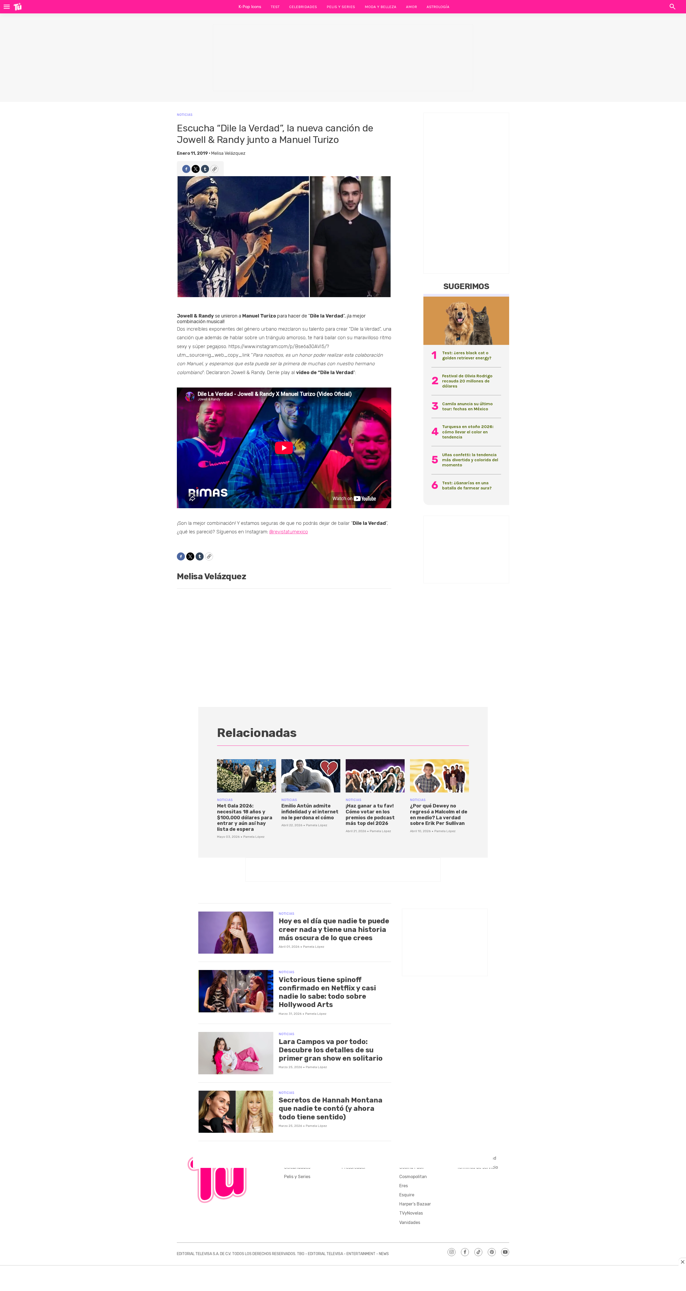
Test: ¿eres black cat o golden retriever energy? (466, 355)
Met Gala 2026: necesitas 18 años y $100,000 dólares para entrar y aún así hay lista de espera (244, 817)
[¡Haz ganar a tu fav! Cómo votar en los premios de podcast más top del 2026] (375, 775)
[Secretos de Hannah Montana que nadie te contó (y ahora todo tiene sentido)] (235, 1112)
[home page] (17, 7)
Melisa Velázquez (228, 153)
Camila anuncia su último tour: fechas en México (467, 406)
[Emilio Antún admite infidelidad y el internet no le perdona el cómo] (310, 775)
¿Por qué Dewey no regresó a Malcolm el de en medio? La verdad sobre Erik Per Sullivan (438, 814)
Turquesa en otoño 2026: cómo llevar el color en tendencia (468, 431)
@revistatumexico (288, 532)
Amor (411, 6)
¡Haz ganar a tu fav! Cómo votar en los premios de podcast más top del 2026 (370, 814)
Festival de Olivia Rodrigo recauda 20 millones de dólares (467, 381)
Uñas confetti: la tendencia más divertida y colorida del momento (470, 459)
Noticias (184, 115)
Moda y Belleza (380, 6)
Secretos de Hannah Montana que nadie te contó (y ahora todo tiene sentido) (330, 1108)
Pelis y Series (341, 6)
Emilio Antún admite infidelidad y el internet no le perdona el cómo (309, 811)
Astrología (438, 6)
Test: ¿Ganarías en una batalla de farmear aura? (467, 485)
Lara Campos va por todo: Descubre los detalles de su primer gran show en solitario (331, 1050)
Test (275, 6)
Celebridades (303, 6)
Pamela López (253, 837)
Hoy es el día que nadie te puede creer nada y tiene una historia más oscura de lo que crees (334, 929)
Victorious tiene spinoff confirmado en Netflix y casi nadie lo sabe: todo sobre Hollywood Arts (327, 992)
